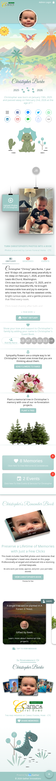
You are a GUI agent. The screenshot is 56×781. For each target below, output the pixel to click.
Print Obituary (30, 318)
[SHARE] (38, 119)
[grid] (28, 210)
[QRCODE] (7, 112)
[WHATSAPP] (49, 112)
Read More (28, 312)
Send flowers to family (28, 366)
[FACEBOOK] (18, 112)
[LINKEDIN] (7, 119)
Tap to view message (27, 649)
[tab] (10, 260)
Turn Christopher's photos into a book (28, 246)
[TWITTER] (38, 112)
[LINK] (49, 119)
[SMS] (28, 119)
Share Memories (29, 721)
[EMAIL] (18, 119)
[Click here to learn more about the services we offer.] (28, 707)
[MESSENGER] (28, 112)
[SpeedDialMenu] (49, 774)
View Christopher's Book (28, 577)
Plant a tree (27, 410)
